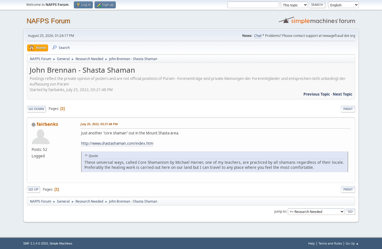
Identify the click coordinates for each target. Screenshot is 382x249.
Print (348, 109)
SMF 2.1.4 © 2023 (35, 243)
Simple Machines (60, 243)
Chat (257, 35)
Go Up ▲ (352, 243)
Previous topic (316, 94)
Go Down (36, 109)
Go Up (33, 189)
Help (311, 243)
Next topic (342, 94)
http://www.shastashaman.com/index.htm (117, 143)
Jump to (280, 211)
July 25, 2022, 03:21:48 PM (99, 124)
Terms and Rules (330, 243)
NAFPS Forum (48, 21)
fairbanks (47, 124)
